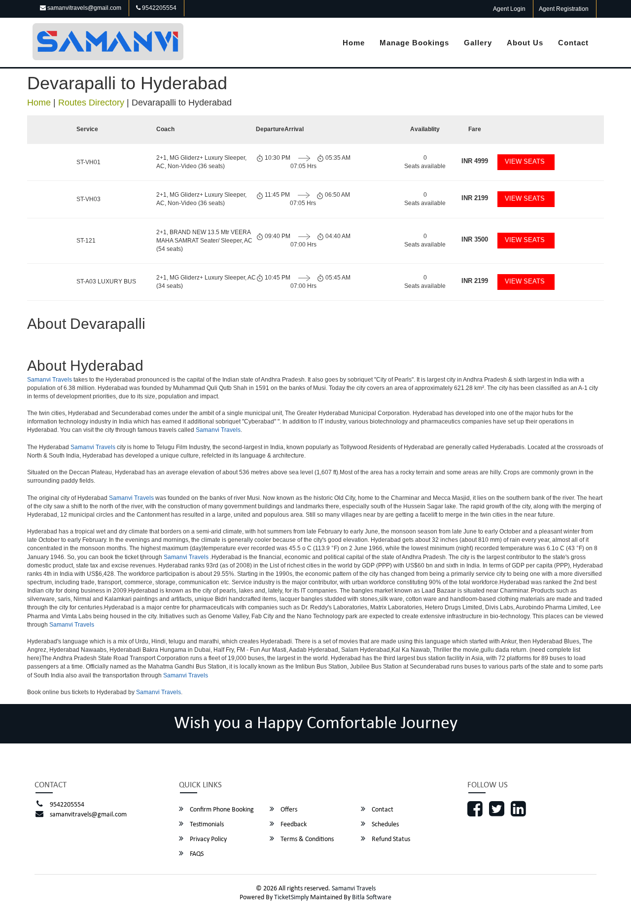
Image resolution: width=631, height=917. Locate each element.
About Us (525, 42)
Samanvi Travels (49, 379)
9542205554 (158, 7)
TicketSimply (291, 897)
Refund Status (390, 839)
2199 (474, 198)
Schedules (384, 824)
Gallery (478, 42)
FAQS (196, 854)
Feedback (293, 824)
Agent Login (509, 8)
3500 (474, 239)
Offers (288, 809)
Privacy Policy (207, 839)
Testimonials (206, 824)
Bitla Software (371, 897)
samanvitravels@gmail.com (83, 7)
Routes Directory (91, 102)
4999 (474, 161)
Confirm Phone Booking (221, 809)
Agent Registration (564, 8)
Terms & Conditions (306, 839)
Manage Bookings (414, 42)
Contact (573, 42)
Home (354, 42)
